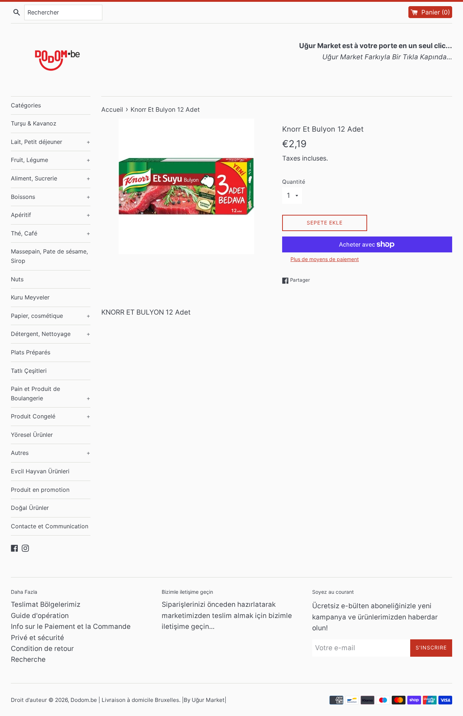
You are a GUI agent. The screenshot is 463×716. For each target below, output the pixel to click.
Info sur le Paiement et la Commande (71, 626)
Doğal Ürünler (30, 507)
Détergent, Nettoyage (50, 333)
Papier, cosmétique (50, 315)
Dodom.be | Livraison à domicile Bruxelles (125, 699)
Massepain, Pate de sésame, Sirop (49, 256)
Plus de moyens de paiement (324, 259)
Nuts (17, 279)
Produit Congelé (50, 416)
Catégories (26, 105)
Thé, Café (50, 233)
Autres (50, 452)
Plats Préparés (30, 352)
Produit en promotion (40, 489)
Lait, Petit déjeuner (50, 141)
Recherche (28, 659)
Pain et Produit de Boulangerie (50, 393)
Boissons (50, 196)
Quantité (293, 181)
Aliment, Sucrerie (50, 178)
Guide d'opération (40, 615)
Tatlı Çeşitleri (29, 370)
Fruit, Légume (50, 159)
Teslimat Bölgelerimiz (45, 604)
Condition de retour (42, 648)
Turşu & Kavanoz (33, 123)
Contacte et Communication (49, 526)
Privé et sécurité (37, 638)
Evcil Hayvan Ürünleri (40, 471)
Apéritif (50, 214)
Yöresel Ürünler (32, 434)
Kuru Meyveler (30, 297)
